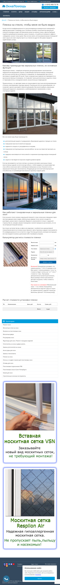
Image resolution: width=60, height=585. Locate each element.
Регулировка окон (8, 337)
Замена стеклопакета (9, 353)
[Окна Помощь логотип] (14, 6)
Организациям (45, 12)
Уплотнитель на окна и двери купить (14, 344)
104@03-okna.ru (33, 1)
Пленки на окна (7, 357)
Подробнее (38, 574)
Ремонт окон (7, 325)
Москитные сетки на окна (10, 328)
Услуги (13, 12)
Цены (20, 12)
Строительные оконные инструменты (14, 376)
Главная (6, 12)
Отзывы (34, 12)
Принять (40, 578)
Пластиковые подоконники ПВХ (12, 366)
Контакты (6, 16)
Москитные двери (8, 334)
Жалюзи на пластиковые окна (12, 331)
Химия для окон (8, 373)
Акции (27, 12)
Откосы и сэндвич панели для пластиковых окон (17, 360)
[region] (39, 573)
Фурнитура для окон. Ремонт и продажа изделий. (18, 341)
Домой (4, 20)
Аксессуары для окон (9, 350)
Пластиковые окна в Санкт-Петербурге (14, 369)
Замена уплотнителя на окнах (12, 347)
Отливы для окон (8, 363)
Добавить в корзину (47, 262)
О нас (54, 12)
